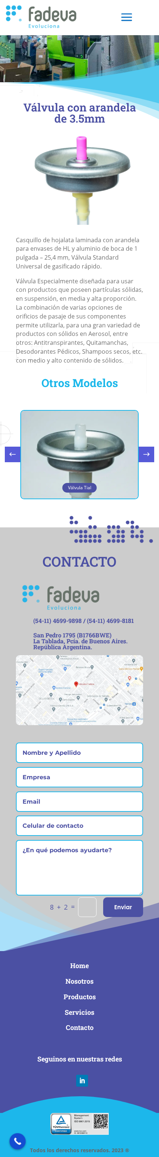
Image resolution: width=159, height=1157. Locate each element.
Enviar (123, 907)
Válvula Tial (79, 487)
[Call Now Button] (18, 1141)
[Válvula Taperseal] (79, 222)
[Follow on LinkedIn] (82, 1081)
